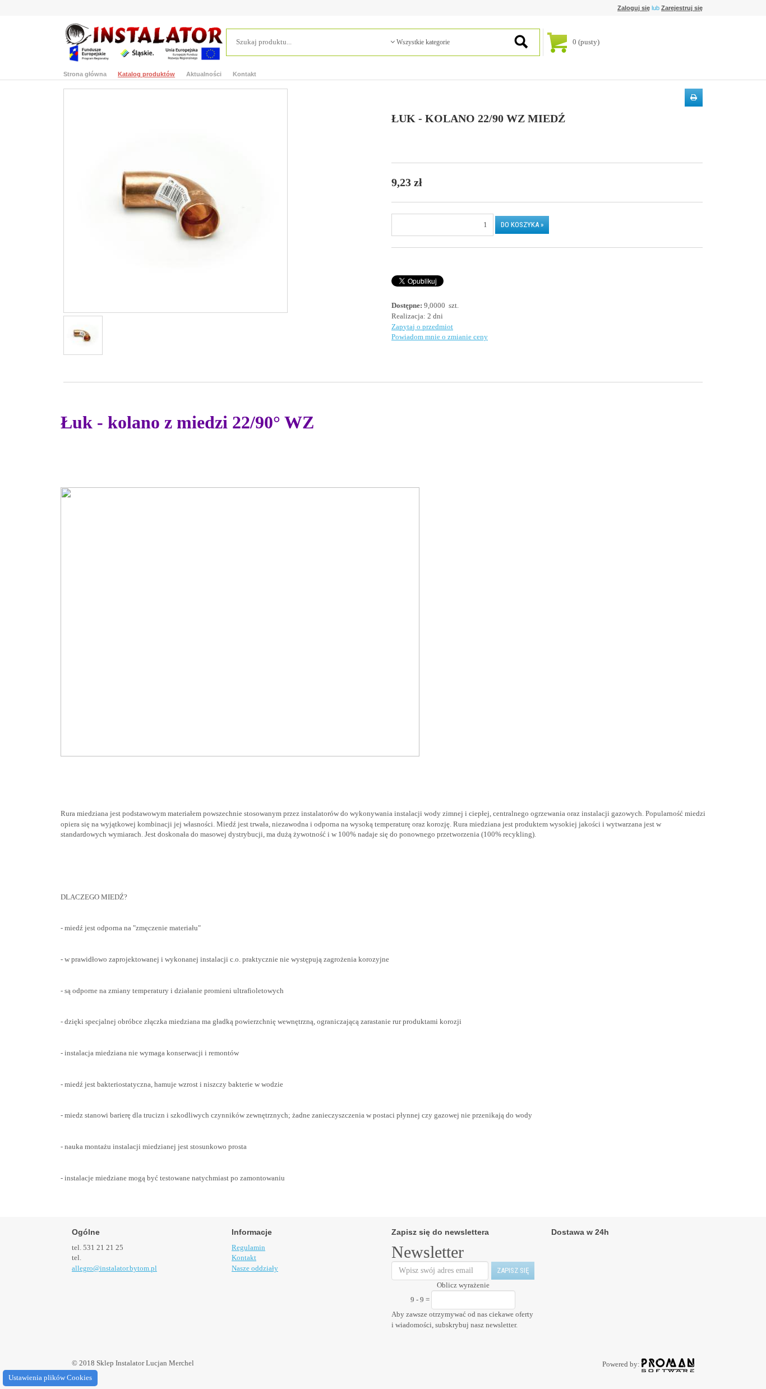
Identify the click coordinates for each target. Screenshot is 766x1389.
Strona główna (85, 74)
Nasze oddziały (255, 1268)
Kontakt (244, 74)
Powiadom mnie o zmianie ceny (439, 337)
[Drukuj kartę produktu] (694, 98)
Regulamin (248, 1247)
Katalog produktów (146, 74)
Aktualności (204, 74)
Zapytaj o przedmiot (422, 326)
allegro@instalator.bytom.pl (114, 1268)
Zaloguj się (633, 7)
